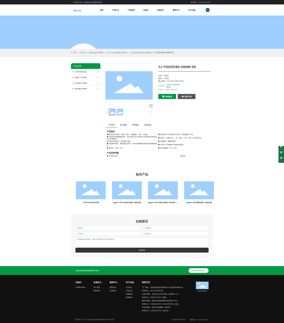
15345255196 (167, 304)
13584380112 (155, 304)
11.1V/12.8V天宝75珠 (88, 202)
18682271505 (155, 297)
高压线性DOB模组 (96, 52)
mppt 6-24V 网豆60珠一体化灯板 (196, 202)
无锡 (205, 320)
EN (207, 10)
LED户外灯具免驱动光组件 (116, 52)
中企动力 (201, 320)
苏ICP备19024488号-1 (178, 319)
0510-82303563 (204, 2)
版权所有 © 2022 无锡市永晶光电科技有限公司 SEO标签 (94, 319)
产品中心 (82, 52)
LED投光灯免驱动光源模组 (140, 52)
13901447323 (155, 311)
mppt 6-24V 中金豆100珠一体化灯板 (124, 202)
